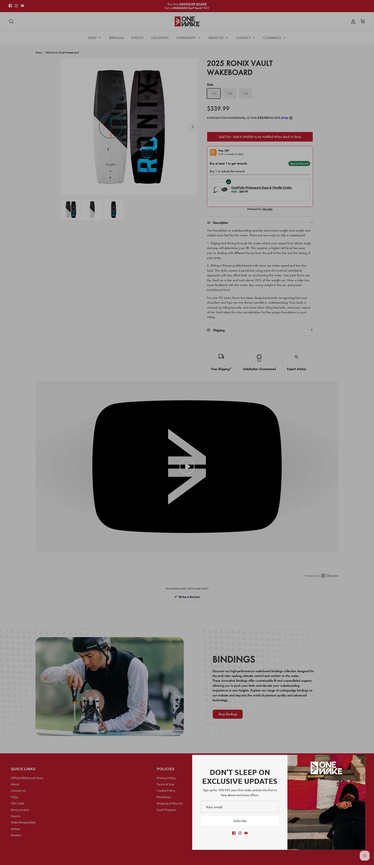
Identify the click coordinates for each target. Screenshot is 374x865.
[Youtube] (246, 833)
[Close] (360, 760)
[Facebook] (233, 833)
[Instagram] (240, 833)
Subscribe (240, 821)
